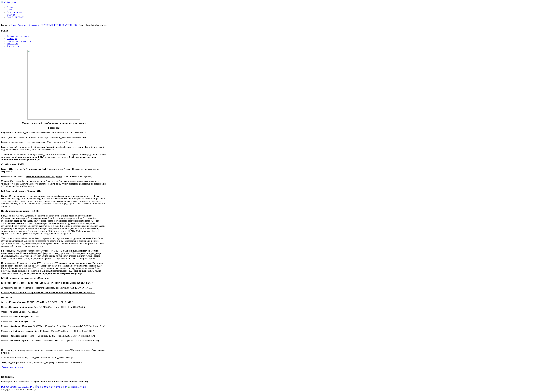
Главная (10, 7)
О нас (9, 9)
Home (13, 25)
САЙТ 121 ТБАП (15, 17)
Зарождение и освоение (18, 36)
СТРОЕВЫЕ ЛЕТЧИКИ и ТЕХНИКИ (59, 25)
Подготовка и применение (20, 41)
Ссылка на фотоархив (12, 367)
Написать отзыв (14, 12)
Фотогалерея (13, 46)
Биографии (34, 25)
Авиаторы (22, 25)
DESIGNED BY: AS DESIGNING (18, 387)
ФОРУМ (11, 15)
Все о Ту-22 (12, 43)
